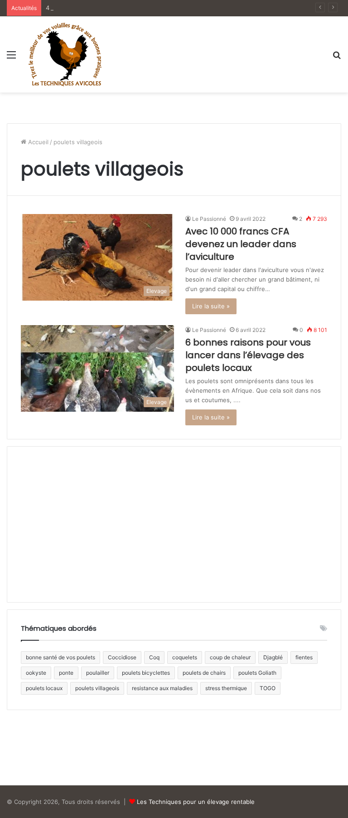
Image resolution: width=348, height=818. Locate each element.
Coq (154, 657)
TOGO (268, 688)
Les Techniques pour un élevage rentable (196, 801)
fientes (304, 657)
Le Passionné (209, 218)
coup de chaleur (230, 657)
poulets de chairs (204, 672)
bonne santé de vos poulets (60, 657)
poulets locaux (44, 688)
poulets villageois (97, 688)
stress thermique (226, 688)
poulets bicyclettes (146, 672)
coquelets (184, 657)
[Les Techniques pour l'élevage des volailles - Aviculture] (65, 54)
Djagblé (273, 657)
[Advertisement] (174, 124)
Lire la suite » (211, 306)
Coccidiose (122, 657)
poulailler (97, 672)
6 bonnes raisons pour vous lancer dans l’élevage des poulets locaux (248, 355)
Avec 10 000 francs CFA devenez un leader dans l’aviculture (240, 244)
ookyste (36, 672)
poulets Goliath (257, 672)
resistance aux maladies (162, 688)
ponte (66, 672)
